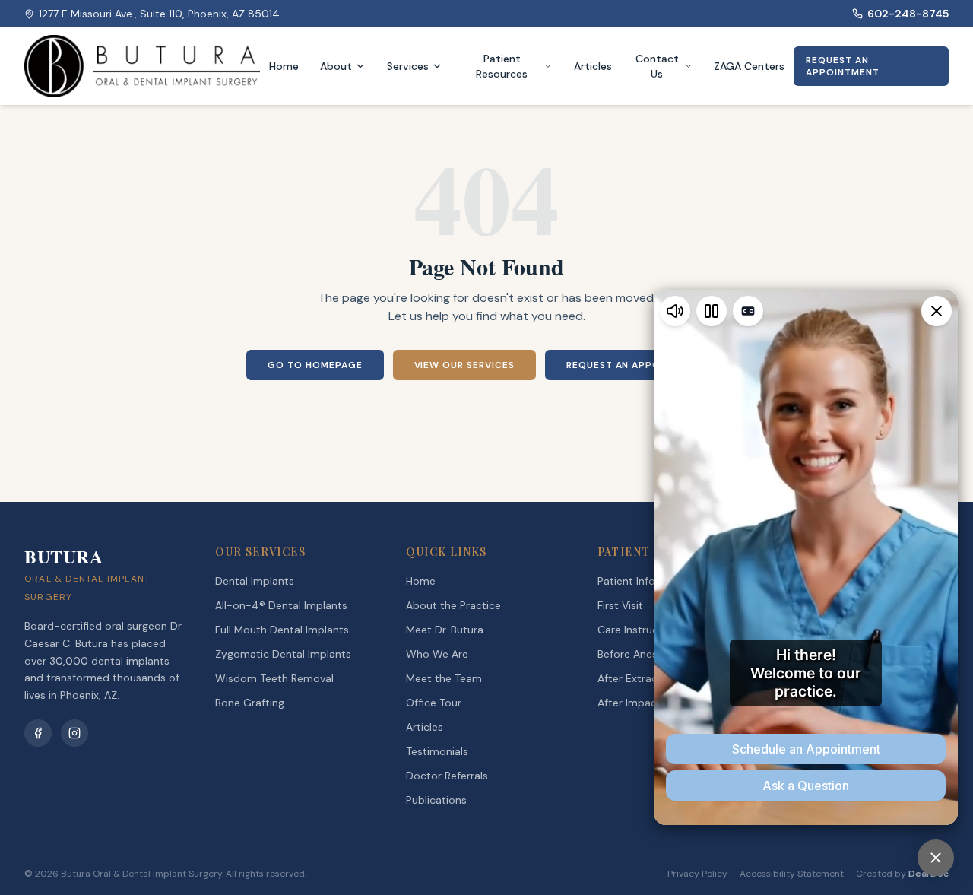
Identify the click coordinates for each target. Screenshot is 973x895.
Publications (436, 800)
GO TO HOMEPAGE (315, 365)
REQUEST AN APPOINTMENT (843, 66)
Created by (902, 874)
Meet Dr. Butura (444, 629)
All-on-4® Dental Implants (281, 605)
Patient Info (626, 581)
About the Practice (453, 605)
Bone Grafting (249, 702)
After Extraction (637, 678)
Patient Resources (502, 66)
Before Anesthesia (642, 654)
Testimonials (437, 751)
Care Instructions (640, 629)
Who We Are (437, 654)
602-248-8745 (908, 14)
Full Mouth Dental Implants (282, 629)
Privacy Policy (697, 874)
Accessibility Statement (792, 874)
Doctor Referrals (447, 775)
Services (408, 66)
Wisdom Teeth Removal (274, 678)
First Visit (620, 605)
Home (284, 66)
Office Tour (433, 702)
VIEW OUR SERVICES (464, 365)
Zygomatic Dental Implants (283, 654)
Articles (593, 66)
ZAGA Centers (749, 66)
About (336, 66)
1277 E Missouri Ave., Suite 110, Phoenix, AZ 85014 (159, 14)
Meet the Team (444, 678)
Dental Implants (254, 581)
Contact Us (657, 66)
